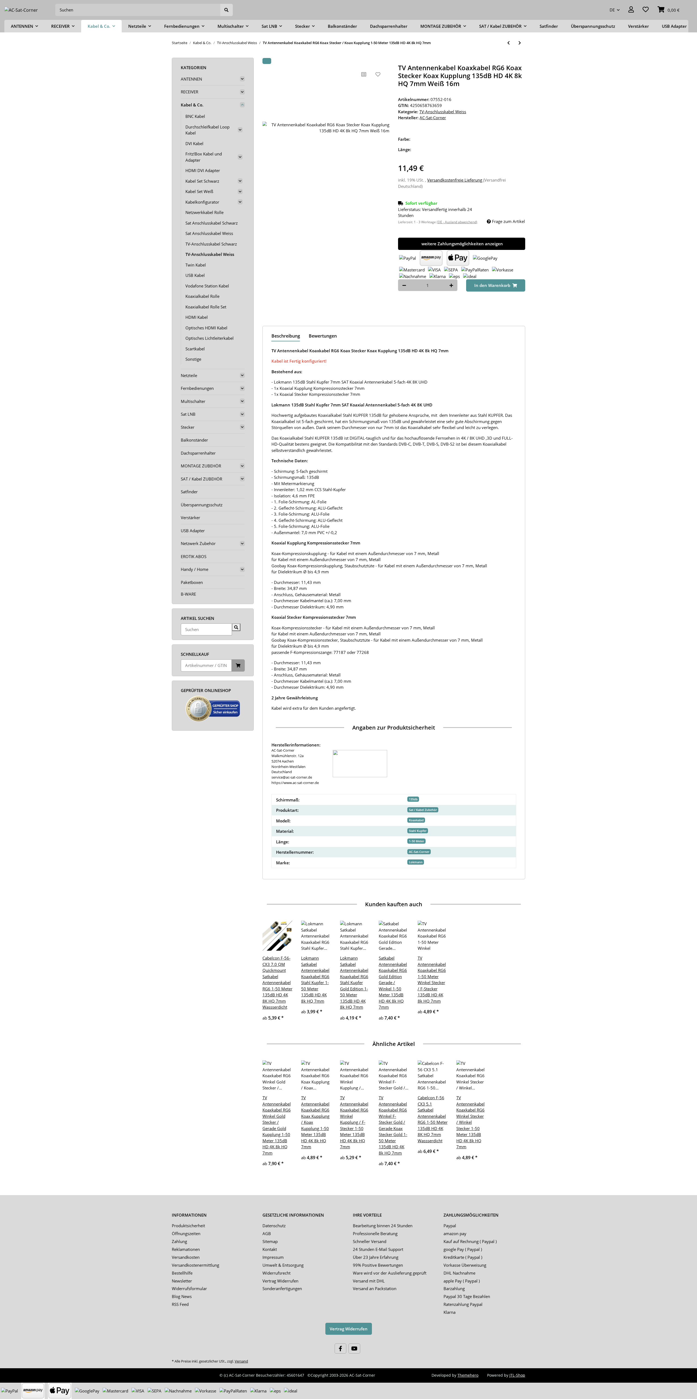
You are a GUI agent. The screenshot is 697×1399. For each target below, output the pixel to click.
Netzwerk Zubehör (198, 543)
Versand (241, 1361)
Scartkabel (195, 348)
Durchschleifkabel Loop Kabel (207, 130)
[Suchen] (226, 10)
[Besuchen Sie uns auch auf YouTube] (354, 1348)
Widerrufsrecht (276, 1273)
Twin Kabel (195, 265)
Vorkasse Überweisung (465, 1265)
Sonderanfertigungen (282, 1288)
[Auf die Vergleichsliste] (364, 74)
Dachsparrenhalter (198, 453)
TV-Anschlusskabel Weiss (442, 111)
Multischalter (193, 401)
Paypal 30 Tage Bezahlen (467, 1296)
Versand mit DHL (369, 1281)
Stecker (187, 427)
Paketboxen (192, 582)
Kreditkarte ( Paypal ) (463, 1257)
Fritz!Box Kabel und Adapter (203, 157)
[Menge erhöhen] (451, 285)
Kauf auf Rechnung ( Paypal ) (470, 1241)
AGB (266, 1233)
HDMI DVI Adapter (202, 170)
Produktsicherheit (188, 1225)
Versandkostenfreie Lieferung (455, 180)
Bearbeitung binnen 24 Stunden (382, 1225)
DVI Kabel (194, 143)
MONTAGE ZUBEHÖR (201, 466)
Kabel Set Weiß (199, 191)
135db (413, 799)
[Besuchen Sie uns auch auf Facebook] (340, 1348)
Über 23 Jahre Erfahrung (375, 1257)
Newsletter (182, 1281)
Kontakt (269, 1249)
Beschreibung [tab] (285, 336)
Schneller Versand (369, 1241)
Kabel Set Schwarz (202, 181)
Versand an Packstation (374, 1288)
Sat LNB (188, 414)
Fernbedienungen (197, 388)
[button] (631, 10)
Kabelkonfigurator (202, 202)
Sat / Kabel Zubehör (423, 810)
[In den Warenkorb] (266, 61)
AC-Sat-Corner (419, 852)
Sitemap (270, 1241)
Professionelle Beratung (375, 1233)
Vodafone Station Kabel (207, 286)
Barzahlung (454, 1288)
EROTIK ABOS (193, 556)
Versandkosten (186, 1257)
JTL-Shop (517, 1375)
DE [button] (612, 10)
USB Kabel (195, 275)
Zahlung (179, 1241)
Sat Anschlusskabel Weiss (209, 233)
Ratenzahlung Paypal (463, 1304)
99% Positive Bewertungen (378, 1265)
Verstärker (190, 517)
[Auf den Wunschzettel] (378, 74)
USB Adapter (193, 530)
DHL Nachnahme (459, 1273)
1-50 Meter (416, 841)
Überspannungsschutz (201, 504)
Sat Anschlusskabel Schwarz (211, 223)
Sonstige (193, 359)
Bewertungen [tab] (323, 336)
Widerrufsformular (189, 1288)
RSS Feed (180, 1304)
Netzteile (189, 375)
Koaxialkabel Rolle (202, 296)
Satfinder (189, 491)
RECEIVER (189, 91)
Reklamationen (186, 1249)
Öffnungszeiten (186, 1233)
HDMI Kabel (196, 317)
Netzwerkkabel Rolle (204, 212)
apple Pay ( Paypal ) (462, 1281)
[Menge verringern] (404, 285)
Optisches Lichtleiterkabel (209, 338)
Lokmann (416, 862)
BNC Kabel (195, 116)
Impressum (273, 1257)
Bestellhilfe (182, 1273)
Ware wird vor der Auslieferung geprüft (389, 1273)
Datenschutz (274, 1225)
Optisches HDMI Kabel (206, 327)
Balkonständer (194, 440)
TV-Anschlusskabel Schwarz (211, 244)
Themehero (467, 1375)
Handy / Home (194, 569)
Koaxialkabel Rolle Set (205, 307)
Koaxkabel (416, 820)
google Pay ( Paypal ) (463, 1249)
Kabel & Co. (192, 105)
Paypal (450, 1225)
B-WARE (188, 594)
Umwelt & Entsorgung (283, 1265)
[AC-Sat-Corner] (21, 10)
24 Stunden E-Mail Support (378, 1249)
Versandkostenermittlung (195, 1265)
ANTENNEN (191, 79)
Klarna (450, 1312)
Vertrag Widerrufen (280, 1281)
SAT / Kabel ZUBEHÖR (201, 479)
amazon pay (455, 1233)
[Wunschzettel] (645, 10)
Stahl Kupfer (418, 831)
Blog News (182, 1296)
